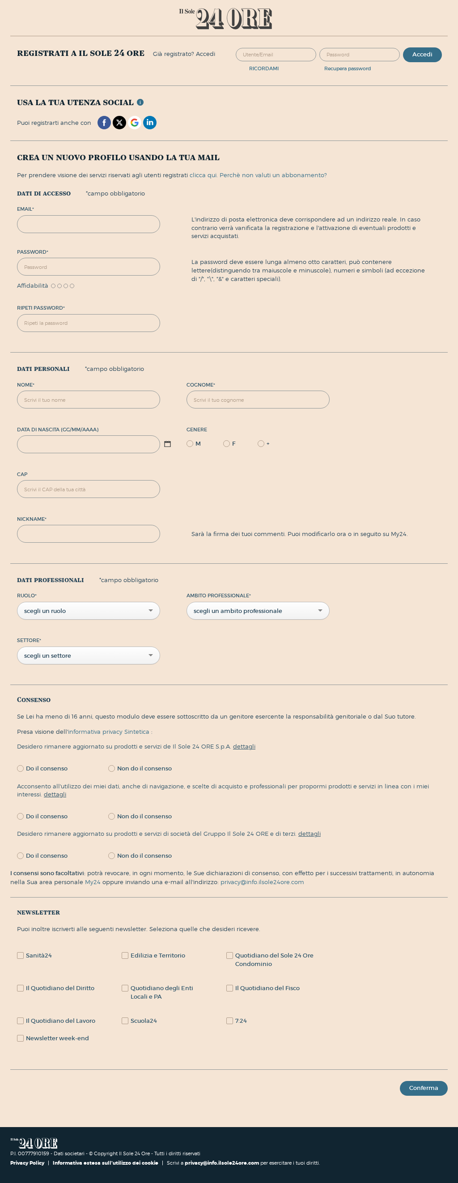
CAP (22, 474)
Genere (197, 429)
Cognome (201, 385)
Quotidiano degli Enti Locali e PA (162, 992)
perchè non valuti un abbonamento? (273, 175)
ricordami (264, 68)
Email (25, 209)
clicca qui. (204, 175)
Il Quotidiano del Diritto (60, 988)
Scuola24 (144, 1021)
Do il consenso (47, 768)
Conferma (423, 1088)
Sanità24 (39, 955)
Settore (29, 640)
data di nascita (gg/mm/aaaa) (57, 429)
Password (32, 252)
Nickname (32, 519)
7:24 (241, 1021)
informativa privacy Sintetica (109, 731)
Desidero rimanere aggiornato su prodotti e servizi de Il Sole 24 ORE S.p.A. (136, 746)
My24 (93, 881)
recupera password (347, 68)
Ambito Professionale (219, 595)
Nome (25, 385)
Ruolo (27, 595)
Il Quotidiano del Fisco (267, 988)
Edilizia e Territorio (158, 955)
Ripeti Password (41, 308)
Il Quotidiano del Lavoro (60, 1021)
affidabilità (32, 286)
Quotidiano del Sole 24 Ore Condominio (274, 960)
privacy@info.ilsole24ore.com (262, 881)
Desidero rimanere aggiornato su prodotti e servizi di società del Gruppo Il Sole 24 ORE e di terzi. (169, 833)
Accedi (422, 54)
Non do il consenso (144, 768)
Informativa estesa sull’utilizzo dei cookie (105, 1163)
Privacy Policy (28, 1163)
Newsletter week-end (57, 1038)
